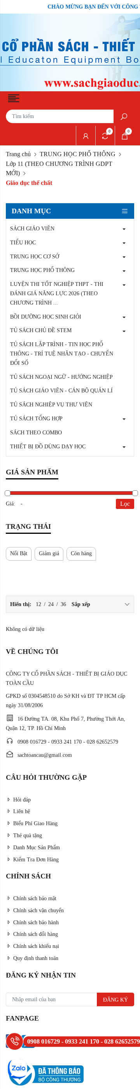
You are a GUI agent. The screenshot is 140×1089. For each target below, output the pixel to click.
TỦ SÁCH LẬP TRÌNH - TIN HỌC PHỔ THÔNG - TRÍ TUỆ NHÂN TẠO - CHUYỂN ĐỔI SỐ (61, 354)
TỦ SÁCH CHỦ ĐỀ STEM (41, 330)
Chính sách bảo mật (34, 898)
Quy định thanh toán (35, 958)
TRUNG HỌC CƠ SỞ (34, 257)
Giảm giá (49, 553)
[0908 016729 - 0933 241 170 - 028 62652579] (14, 1041)
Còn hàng (81, 553)
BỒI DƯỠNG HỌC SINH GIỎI (45, 317)
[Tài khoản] (85, 135)
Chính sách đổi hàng (35, 934)
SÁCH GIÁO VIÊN (32, 229)
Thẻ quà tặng (27, 835)
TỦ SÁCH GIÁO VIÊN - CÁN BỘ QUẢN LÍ (61, 391)
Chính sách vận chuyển (38, 910)
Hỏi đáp (22, 800)
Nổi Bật (18, 553)
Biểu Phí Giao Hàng (35, 823)
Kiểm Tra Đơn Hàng (36, 859)
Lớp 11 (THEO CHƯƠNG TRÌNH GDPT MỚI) (59, 168)
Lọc (125, 503)
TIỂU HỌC (23, 243)
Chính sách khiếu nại (36, 946)
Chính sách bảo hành (36, 922)
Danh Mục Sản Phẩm (36, 847)
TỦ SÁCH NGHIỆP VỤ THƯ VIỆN (51, 405)
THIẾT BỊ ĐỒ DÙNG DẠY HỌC (48, 447)
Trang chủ (18, 154)
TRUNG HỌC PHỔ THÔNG (78, 154)
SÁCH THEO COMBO (36, 433)
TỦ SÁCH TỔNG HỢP (36, 419)
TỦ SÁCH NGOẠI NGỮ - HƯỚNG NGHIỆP (61, 377)
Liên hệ (21, 811)
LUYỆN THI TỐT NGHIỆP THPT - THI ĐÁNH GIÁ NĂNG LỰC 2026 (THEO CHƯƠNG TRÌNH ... (56, 293)
